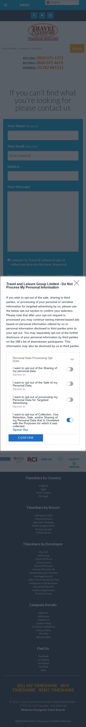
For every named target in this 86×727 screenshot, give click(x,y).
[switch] (70, 369)
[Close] (78, 284)
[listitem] (43, 359)
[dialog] (43, 363)
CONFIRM (26, 437)
